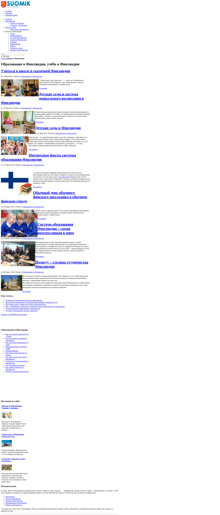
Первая (4, 315)
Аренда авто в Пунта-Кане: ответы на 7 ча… (13, 435)
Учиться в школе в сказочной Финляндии (35, 71)
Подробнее (43, 88)
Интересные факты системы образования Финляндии (38, 157)
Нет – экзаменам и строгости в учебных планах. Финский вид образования (35, 307)
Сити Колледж (64, 177)
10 (17, 315)
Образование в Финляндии (31, 76)
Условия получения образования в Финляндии (24, 300)
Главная (4, 58)
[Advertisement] (42, 321)
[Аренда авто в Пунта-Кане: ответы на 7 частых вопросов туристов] (7, 446)
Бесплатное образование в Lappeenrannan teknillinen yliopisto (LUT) (32, 302)
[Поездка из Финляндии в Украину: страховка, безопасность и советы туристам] (7, 418)
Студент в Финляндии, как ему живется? (22, 311)
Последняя (22, 315)
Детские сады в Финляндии (58, 128)
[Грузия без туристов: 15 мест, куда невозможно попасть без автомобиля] (7, 470)
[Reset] (23, 54)
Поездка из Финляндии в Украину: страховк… (12, 407)
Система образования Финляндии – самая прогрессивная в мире (56, 228)
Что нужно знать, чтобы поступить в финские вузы (26, 304)
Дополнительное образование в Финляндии (23, 309)
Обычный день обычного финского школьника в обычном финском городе (44, 196)
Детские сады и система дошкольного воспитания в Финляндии (42, 98)
